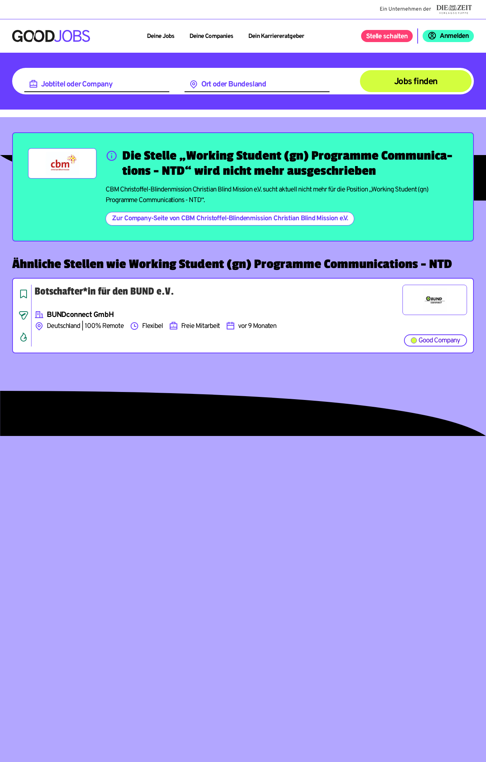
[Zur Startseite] (51, 36)
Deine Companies (211, 36)
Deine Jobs (160, 36)
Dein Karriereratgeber (276, 36)
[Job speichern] (23, 293)
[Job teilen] (23, 315)
